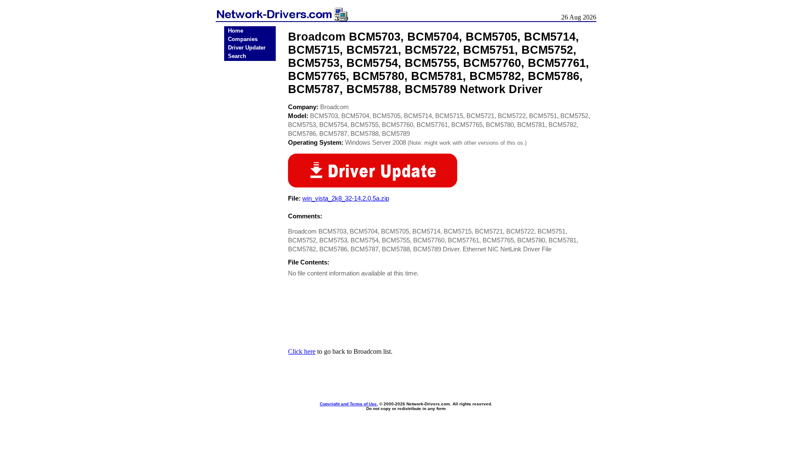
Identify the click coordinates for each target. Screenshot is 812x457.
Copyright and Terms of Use (348, 404)
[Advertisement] (250, 195)
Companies (243, 39)
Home (235, 31)
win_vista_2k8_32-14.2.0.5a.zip (345, 198)
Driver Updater (247, 47)
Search (237, 56)
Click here (301, 351)
